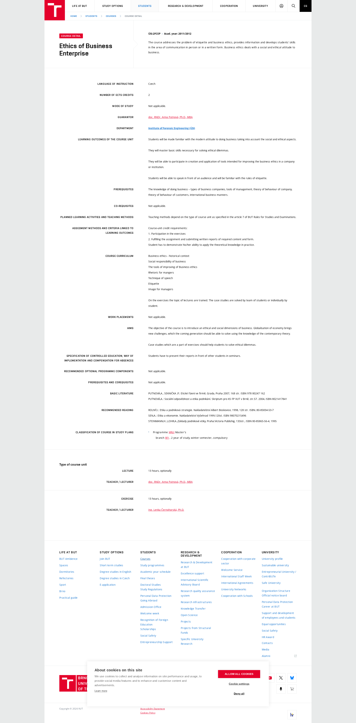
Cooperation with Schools (237, 596)
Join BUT (105, 559)
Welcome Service (232, 570)
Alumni (266, 656)
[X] (281, 677)
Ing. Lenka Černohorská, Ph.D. (166, 509)
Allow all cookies (239, 674)
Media (265, 649)
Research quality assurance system (198, 593)
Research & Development (186, 5)
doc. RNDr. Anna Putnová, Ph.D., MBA (170, 117)
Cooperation (229, 5)
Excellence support (192, 573)
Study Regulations (151, 589)
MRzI (171, 432)
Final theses (147, 578)
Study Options (112, 5)
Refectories (66, 578)
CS (305, 5)
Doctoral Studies (150, 584)
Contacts (267, 643)
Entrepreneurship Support (156, 642)
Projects (186, 621)
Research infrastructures (196, 602)
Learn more (101, 691)
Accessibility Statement (152, 708)
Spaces (63, 565)
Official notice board (274, 595)
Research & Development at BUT (196, 565)
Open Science (189, 615)
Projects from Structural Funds (196, 630)
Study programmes (152, 565)
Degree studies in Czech (115, 578)
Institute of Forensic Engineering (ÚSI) (171, 128)
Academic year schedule (155, 571)
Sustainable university (275, 565)
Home (73, 16)
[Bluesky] (292, 677)
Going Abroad (148, 600)
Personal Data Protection (156, 596)
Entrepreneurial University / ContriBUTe (279, 574)
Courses (111, 16)
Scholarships (148, 629)
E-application (108, 584)
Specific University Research (192, 641)
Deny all (239, 693)
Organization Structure (276, 591)
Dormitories (66, 571)
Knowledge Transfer (193, 608)
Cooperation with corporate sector (238, 561)
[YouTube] (269, 677)
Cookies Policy (147, 712)
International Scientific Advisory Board (195, 582)
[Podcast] (281, 689)
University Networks (233, 589)
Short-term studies (111, 565)
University (260, 5)
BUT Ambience (68, 559)
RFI (167, 437)
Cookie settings (239, 683)
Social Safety (148, 635)
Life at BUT (79, 5)
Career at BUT (271, 606)
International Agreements (237, 583)
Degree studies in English (115, 571)
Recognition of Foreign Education (154, 622)
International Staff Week (236, 576)
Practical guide (68, 597)
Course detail (133, 16)
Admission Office (150, 607)
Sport (62, 584)
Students (145, 5)
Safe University (271, 583)
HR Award (268, 637)
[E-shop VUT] (292, 689)
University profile (272, 559)
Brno (62, 591)
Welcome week (149, 613)
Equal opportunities (274, 624)
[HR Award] (292, 714)
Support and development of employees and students (279, 615)
